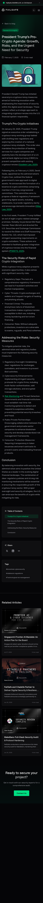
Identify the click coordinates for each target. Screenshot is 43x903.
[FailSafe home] (10, 10)
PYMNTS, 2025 (17, 251)
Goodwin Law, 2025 (28, 164)
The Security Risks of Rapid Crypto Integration (19, 522)
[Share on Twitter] (7, 551)
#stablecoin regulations (14, 573)
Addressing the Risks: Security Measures (21, 528)
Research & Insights (10, 30)
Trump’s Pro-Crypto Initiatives (17, 516)
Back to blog (10, 23)
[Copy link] (19, 551)
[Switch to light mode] (34, 10)
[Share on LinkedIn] (13, 551)
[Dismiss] (39, 3)
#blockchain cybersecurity (15, 569)
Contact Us (21, 793)
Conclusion (11, 532)
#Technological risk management (18, 577)
